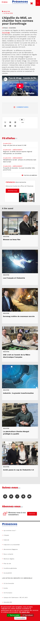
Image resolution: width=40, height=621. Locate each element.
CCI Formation (8, 593)
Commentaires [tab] (22, 107)
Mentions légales (9, 559)
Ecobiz (6, 588)
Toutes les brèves (30, 175)
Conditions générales (10, 568)
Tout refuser (28, 615)
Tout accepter (14, 615)
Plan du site (7, 563)
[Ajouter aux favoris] (5, 126)
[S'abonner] (5, 514)
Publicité (6, 540)
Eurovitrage (6, 32)
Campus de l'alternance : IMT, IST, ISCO (16, 597)
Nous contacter (8, 554)
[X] (5, 122)
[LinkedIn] (5, 496)
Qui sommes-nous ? (10, 530)
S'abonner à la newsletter (12, 544)
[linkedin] (15, 122)
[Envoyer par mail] (10, 126)
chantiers (12, 28)
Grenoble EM (8, 602)
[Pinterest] (23, 496)
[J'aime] (22, 119)
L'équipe (6, 535)
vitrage (5, 28)
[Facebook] (10, 122)
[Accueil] (20, 2)
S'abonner (32, 513)
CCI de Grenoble (9, 583)
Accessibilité (8, 573)
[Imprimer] (15, 126)
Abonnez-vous (12, 190)
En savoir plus (24, 612)
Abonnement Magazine (11, 549)
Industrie (7, 11)
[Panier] (31, 4)
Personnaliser (20, 618)
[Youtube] (29, 496)
